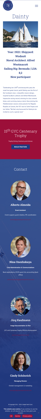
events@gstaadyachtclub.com (20, 220)
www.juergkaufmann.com (20, 335)
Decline (17, 416)
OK (11, 416)
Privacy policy (27, 416)
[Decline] (39, 413)
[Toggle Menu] (36, 6)
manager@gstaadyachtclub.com (21, 390)
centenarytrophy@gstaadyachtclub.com (20, 279)
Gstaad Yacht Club (27, 404)
